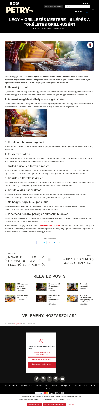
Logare (87, 3)
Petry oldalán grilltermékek (50, 225)
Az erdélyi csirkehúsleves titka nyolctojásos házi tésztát (86, 298)
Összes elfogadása (34, 404)
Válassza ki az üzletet (54, 6)
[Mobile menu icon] (93, 9)
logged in (17, 324)
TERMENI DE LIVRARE (81, 385)
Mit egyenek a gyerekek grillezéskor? (22, 286)
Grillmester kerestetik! (84, 285)
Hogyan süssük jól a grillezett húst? (54, 286)
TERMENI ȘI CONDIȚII (11, 385)
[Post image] (10, 287)
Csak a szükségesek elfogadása (54, 404)
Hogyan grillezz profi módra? (23, 296)
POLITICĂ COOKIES (26, 385)
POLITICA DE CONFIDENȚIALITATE (61, 385)
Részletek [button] (71, 404)
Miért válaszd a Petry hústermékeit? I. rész (54, 298)
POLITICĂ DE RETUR (41, 385)
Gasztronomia (10, 43)
